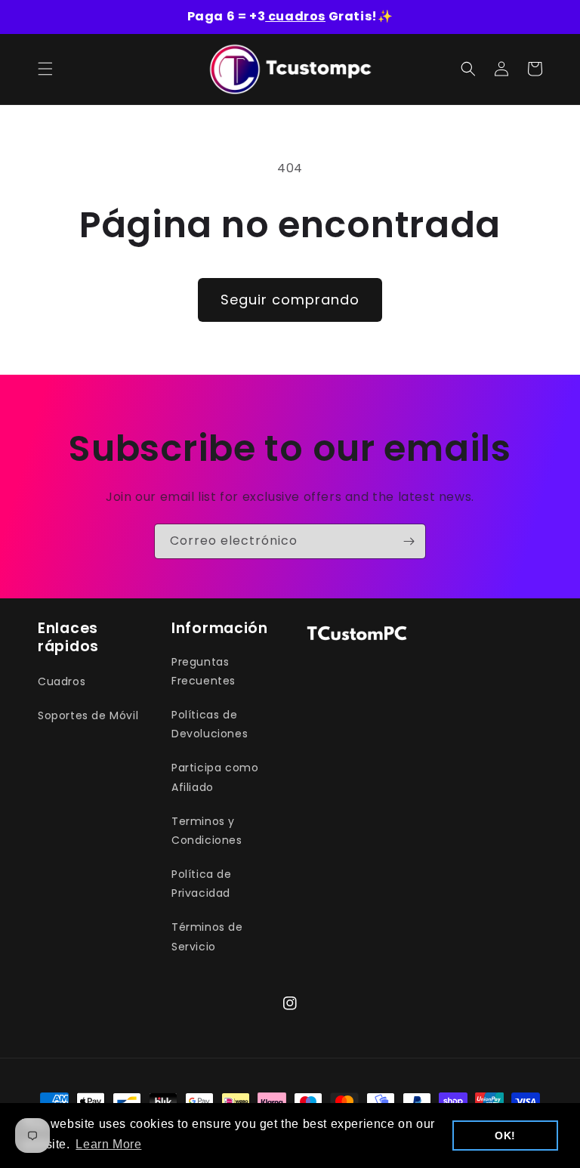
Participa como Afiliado (214, 777)
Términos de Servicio (207, 936)
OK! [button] (505, 1135)
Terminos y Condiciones (206, 831)
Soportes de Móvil (88, 715)
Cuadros (61, 681)
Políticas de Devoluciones (209, 724)
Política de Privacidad (201, 884)
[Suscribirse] (408, 541)
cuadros (295, 16)
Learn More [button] (108, 1144)
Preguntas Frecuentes (203, 671)
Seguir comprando (290, 299)
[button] (45, 68)
